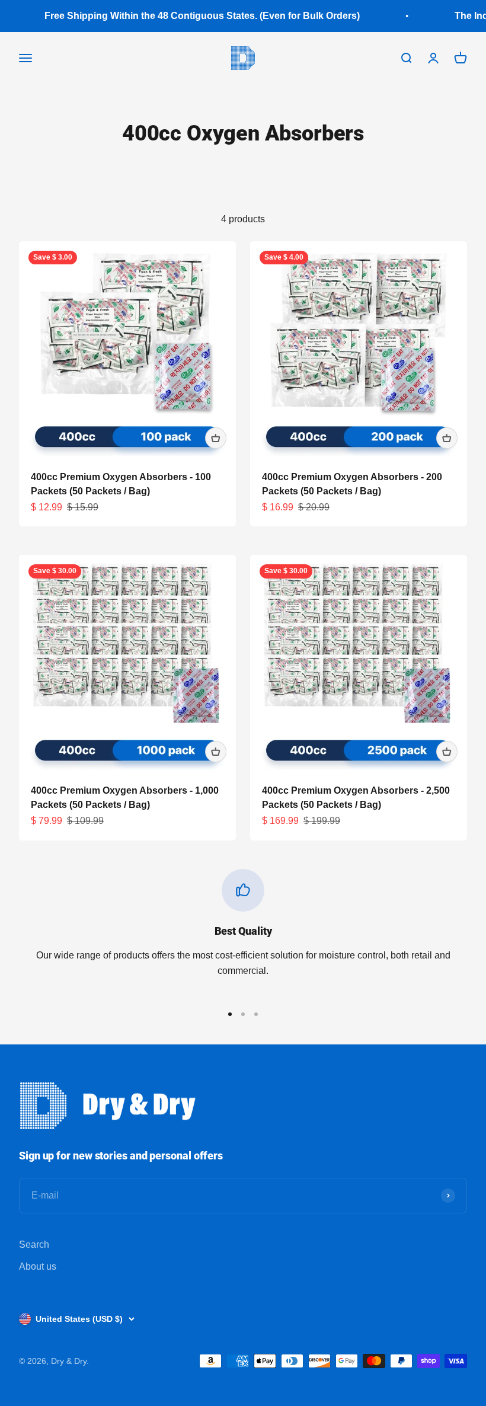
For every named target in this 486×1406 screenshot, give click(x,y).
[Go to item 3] (256, 1014)
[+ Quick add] (215, 438)
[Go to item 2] (243, 1014)
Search (34, 1244)
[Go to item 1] (230, 1014)
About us (37, 1266)
